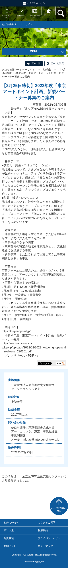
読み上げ (36, 63)
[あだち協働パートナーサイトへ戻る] (48, 10)
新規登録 (20, 15)
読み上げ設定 (57, 63)
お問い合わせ (34, 15)
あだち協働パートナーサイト (18, 69)
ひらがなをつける (36, 3)
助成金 (47, 69)
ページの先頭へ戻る (59, 509)
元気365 (40, 561)
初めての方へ (11, 522)
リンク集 (9, 530)
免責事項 (9, 538)
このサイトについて (7, 16)
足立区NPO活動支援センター (44, 108)
